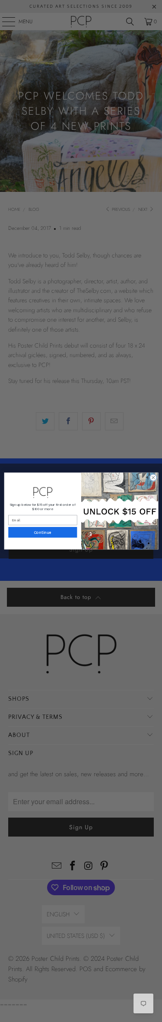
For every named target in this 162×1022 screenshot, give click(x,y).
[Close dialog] (152, 477)
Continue (42, 532)
